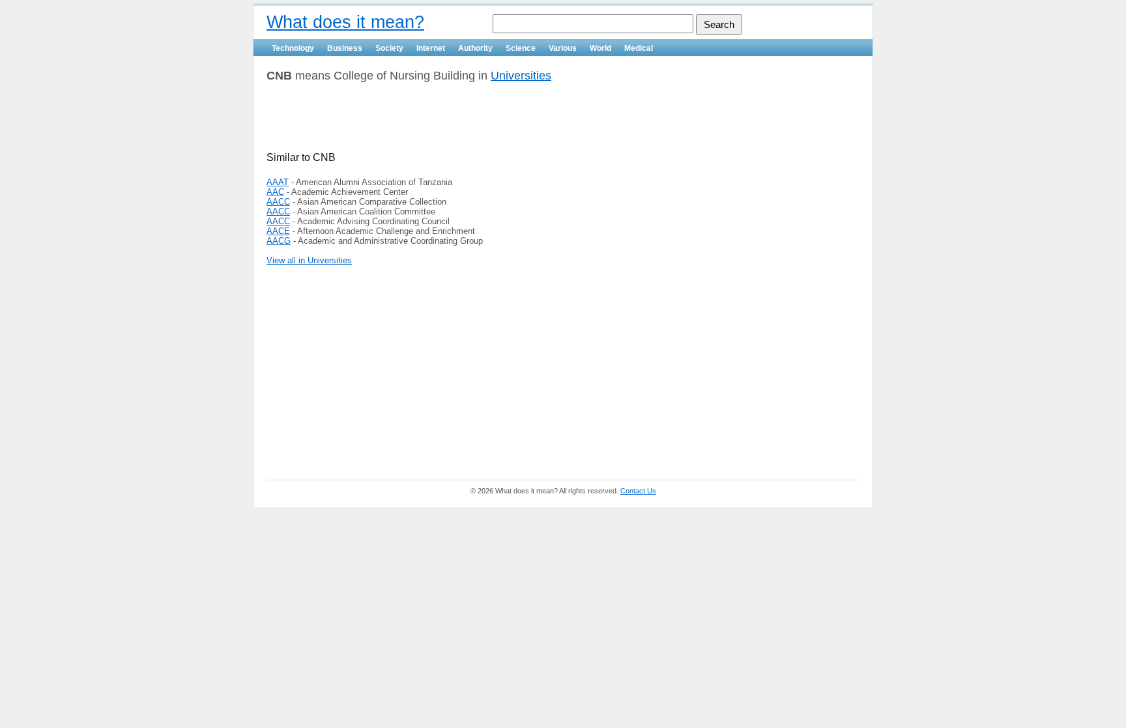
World (600, 48)
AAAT (278, 182)
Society (389, 48)
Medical (638, 48)
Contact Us (638, 491)
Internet (430, 48)
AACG (279, 241)
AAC (275, 192)
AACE (278, 231)
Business (344, 48)
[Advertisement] (419, 121)
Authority (475, 48)
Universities (521, 75)
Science (521, 48)
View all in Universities (309, 260)
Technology (293, 48)
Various (563, 48)
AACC (278, 202)
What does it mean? (345, 22)
